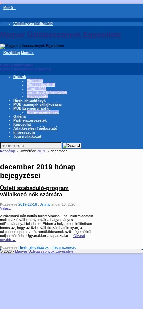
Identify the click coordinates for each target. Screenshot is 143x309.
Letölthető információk (47, 92)
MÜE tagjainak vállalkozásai (37, 104)
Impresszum (24, 132)
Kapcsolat (22, 124)
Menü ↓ (9, 8)
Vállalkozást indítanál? (33, 24)
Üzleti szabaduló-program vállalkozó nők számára (34, 191)
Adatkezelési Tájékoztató (35, 128)
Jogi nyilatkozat (27, 136)
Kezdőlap (11, 53)
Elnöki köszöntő (41, 85)
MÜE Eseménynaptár (31, 108)
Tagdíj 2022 (36, 89)
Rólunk (19, 77)
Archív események (43, 112)
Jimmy (45, 204)
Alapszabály (37, 96)
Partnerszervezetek (30, 120)
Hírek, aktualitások (29, 100)
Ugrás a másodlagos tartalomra (25, 69)
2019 (41, 151)
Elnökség (35, 81)
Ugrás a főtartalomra (16, 65)
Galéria (19, 116)
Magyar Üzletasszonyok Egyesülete (60, 35)
